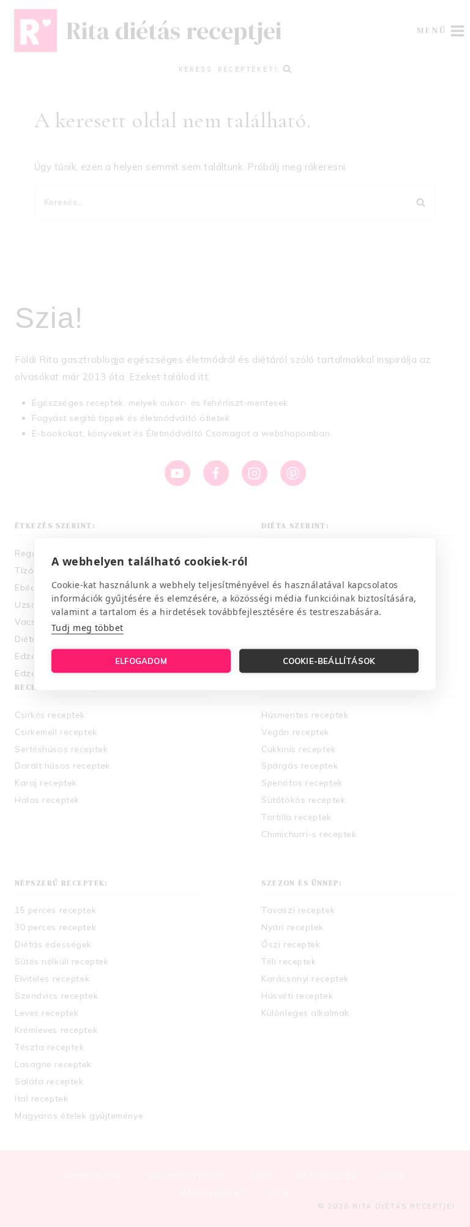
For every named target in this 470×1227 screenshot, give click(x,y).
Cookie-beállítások (329, 661)
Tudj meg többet (87, 627)
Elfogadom (141, 661)
